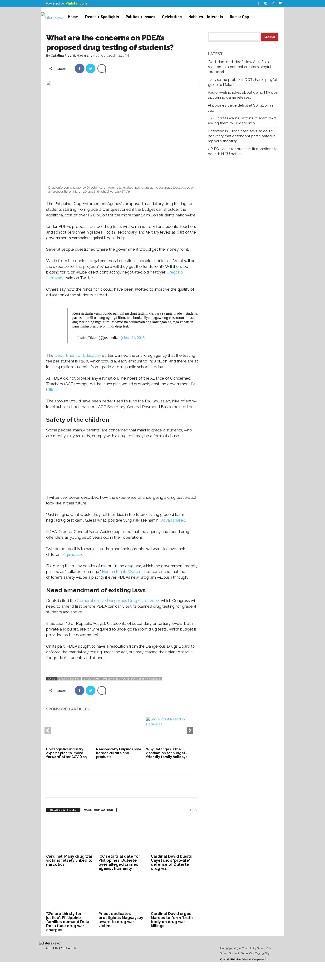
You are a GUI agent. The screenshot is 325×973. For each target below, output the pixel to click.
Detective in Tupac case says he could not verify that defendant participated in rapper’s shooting (242, 136)
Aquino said (73, 554)
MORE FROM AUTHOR (98, 810)
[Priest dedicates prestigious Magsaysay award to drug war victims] (122, 892)
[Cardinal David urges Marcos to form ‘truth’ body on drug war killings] (174, 892)
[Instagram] (266, 3)
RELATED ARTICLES (63, 810)
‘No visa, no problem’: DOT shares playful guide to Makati (242, 82)
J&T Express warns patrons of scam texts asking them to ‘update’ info (242, 120)
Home (73, 16)
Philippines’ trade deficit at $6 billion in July (240, 107)
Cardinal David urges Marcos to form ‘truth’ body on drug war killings (172, 919)
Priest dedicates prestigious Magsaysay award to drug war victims (120, 919)
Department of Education (77, 355)
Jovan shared (173, 520)
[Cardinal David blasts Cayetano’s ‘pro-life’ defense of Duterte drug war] (174, 835)
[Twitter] (280, 3)
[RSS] (273, 3)
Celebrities (172, 16)
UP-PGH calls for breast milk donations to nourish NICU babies (243, 151)
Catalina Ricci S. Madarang (72, 55)
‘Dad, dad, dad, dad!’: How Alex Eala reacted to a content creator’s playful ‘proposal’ (239, 67)
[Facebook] (258, 3)
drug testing (69, 678)
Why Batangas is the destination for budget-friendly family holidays (166, 753)
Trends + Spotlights (101, 16)
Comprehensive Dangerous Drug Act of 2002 (118, 600)
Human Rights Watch (121, 571)
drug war (91, 678)
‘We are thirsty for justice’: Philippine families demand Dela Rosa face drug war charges (67, 921)
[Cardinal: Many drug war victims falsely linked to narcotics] (70, 835)
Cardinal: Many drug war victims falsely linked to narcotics (69, 860)
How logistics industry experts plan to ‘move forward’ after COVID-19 (66, 753)
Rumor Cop (239, 16)
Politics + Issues (140, 16)
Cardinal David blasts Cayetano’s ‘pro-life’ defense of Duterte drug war (171, 862)
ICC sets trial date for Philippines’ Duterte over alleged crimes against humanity (119, 862)
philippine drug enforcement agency (131, 678)
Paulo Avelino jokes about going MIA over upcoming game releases (243, 95)
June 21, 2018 (134, 338)
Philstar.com (76, 3)
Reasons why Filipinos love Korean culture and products (118, 753)
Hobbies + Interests (205, 16)
